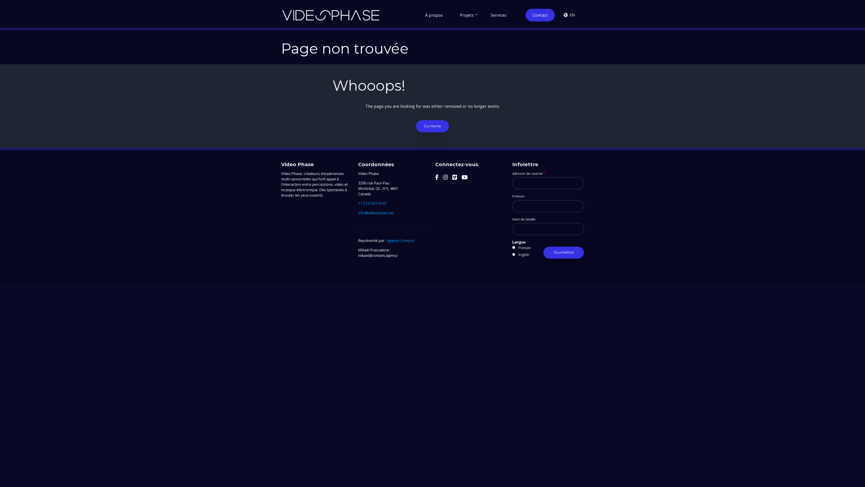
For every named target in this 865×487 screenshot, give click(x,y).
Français (524, 247)
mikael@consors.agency (378, 255)
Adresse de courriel (527, 173)
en (572, 15)
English (523, 254)
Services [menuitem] (498, 15)
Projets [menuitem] (469, 16)
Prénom (518, 196)
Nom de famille (523, 219)
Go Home (432, 126)
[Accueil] (331, 14)
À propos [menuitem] (434, 15)
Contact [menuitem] (540, 15)
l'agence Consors (399, 240)
